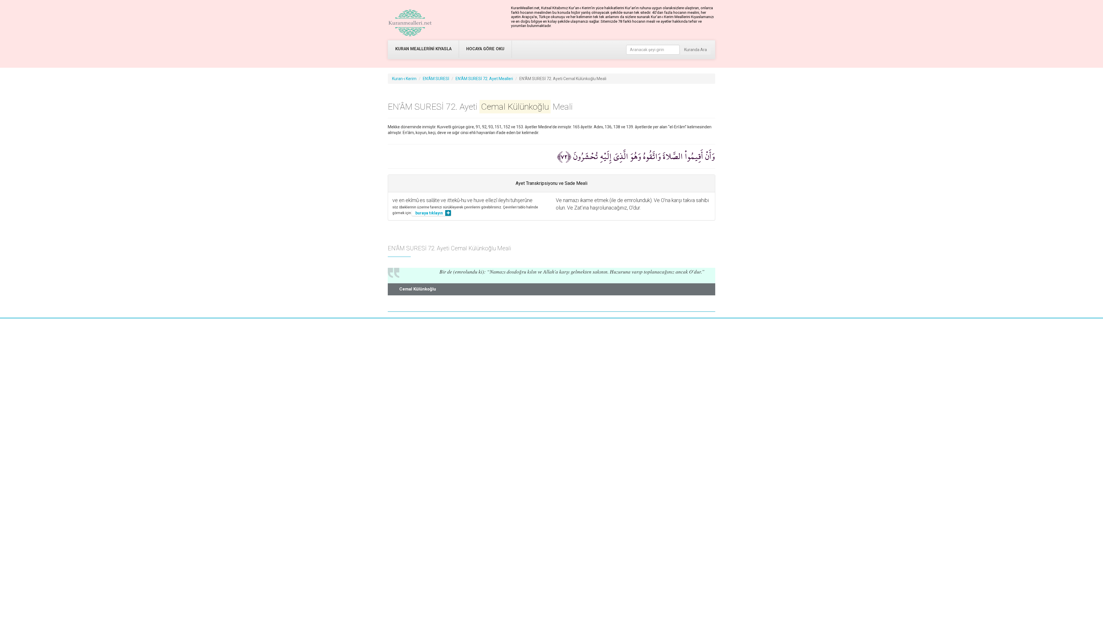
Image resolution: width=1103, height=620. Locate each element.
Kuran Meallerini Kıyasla (423, 48)
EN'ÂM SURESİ (436, 78)
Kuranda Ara (695, 49)
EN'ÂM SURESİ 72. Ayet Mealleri (484, 78)
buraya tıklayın (429, 213)
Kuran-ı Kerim (404, 78)
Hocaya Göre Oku (485, 48)
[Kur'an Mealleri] (410, 23)
